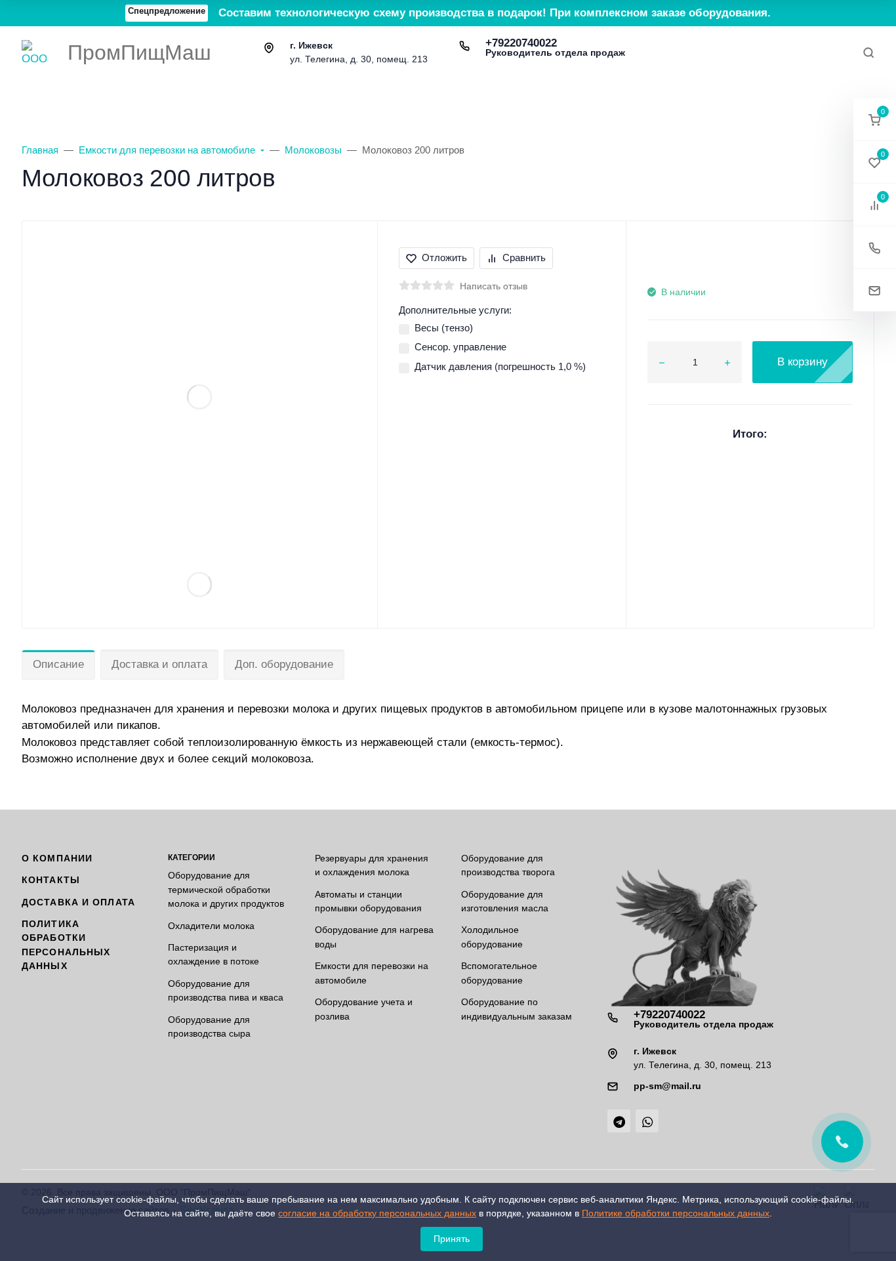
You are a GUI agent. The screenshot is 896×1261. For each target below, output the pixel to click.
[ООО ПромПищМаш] (34, 52)
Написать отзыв (493, 286)
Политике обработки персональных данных (675, 1213)
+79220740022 (555, 47)
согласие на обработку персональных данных (377, 1213)
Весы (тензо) (444, 327)
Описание (58, 664)
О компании (57, 858)
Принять (452, 1238)
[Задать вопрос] (874, 290)
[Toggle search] (868, 52)
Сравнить (524, 257)
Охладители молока (211, 925)
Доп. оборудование (284, 664)
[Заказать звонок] (874, 247)
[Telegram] (618, 1120)
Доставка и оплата (159, 664)
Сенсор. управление (460, 346)
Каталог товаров (113, 97)
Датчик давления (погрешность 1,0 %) (500, 366)
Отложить (444, 257)
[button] (874, 119)
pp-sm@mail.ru (667, 1086)
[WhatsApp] (647, 1120)
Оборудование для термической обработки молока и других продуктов (226, 889)
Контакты (51, 880)
